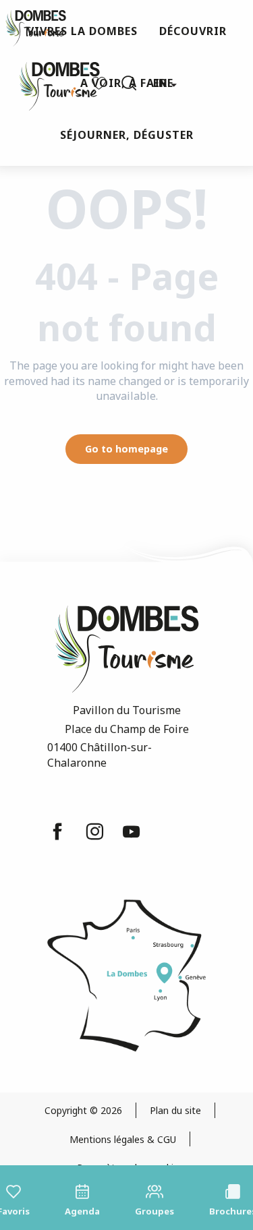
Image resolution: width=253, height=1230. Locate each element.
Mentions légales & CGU (122, 1139)
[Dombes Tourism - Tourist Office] (52, 83)
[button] (128, 82)
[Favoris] (100, 83)
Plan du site (175, 1110)
